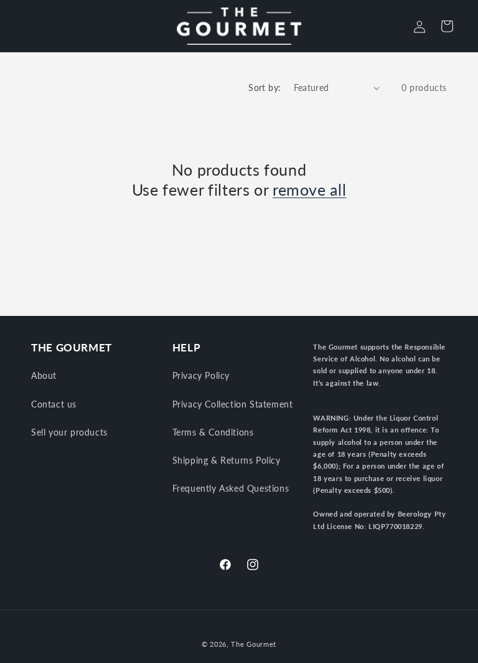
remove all (309, 189)
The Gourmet (253, 644)
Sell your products (69, 432)
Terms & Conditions (213, 432)
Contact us (54, 404)
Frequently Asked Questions (230, 488)
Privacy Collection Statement (232, 404)
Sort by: (264, 87)
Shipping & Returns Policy (226, 460)
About (44, 375)
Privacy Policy (201, 375)
